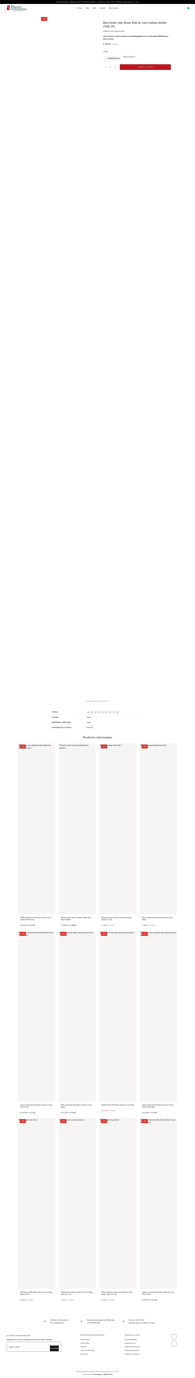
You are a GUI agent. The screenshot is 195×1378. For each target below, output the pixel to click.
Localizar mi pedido (131, 1339)
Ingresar (180, 8)
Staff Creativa (108, 1374)
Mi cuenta (83, 1347)
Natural (89, 717)
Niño (94, 8)
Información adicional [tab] (97, 701)
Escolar (102, 8)
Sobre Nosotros (85, 1339)
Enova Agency (97, 1374)
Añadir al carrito (145, 67)
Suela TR (90, 727)
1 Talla (105, 51)
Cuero (89, 722)
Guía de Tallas (84, 1343)
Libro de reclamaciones (87, 1350)
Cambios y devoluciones (132, 1347)
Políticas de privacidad (132, 1350)
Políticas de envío (130, 1343)
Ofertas (79, 8)
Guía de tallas (114, 58)
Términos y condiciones (132, 1354)
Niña (87, 8)
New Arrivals (113, 8)
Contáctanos (84, 1354)
